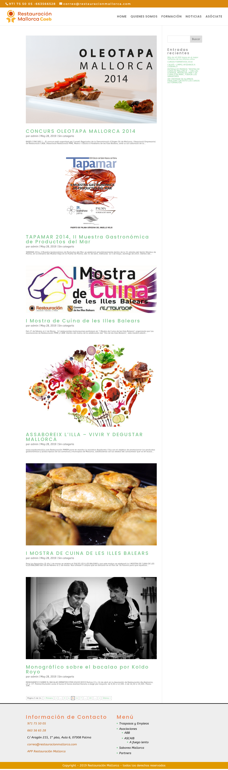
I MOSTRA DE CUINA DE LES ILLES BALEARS (87, 553)
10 (90, 698)
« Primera (48, 698)
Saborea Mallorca (131, 747)
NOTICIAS (194, 17)
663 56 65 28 (36, 730)
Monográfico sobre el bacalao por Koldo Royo (87, 669)
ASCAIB (129, 738)
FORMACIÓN (171, 17)
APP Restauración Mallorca (46, 751)
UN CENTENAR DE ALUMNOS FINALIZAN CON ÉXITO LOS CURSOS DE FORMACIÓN (183, 81)
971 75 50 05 (36, 723)
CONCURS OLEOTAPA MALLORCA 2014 (81, 131)
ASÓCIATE (214, 17)
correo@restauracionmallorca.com (52, 744)
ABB (127, 732)
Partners (125, 753)
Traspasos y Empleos (134, 723)
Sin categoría (66, 136)
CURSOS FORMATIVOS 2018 (180, 62)
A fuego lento (139, 742)
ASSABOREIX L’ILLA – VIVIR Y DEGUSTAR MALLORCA (84, 437)
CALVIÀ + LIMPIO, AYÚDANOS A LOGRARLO (181, 66)
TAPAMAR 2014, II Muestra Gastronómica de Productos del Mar (87, 239)
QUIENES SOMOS (144, 17)
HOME (122, 17)
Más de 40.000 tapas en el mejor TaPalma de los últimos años (182, 58)
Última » (107, 698)
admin (34, 136)
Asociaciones (128, 729)
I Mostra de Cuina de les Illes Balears (83, 320)
